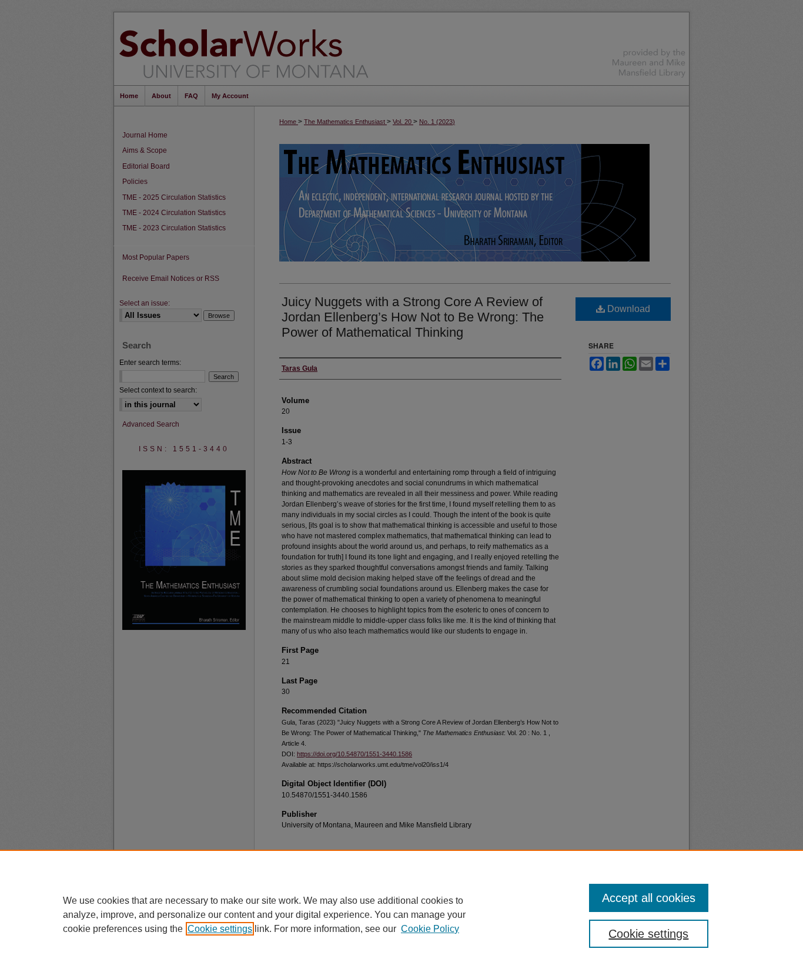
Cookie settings (220, 929)
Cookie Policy (430, 929)
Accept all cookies (648, 897)
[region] (401, 914)
